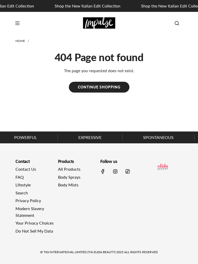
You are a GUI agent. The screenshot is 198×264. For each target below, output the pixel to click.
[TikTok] (127, 171)
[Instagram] (115, 171)
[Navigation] (17, 23)
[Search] (177, 23)
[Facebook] (103, 171)
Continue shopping (99, 87)
